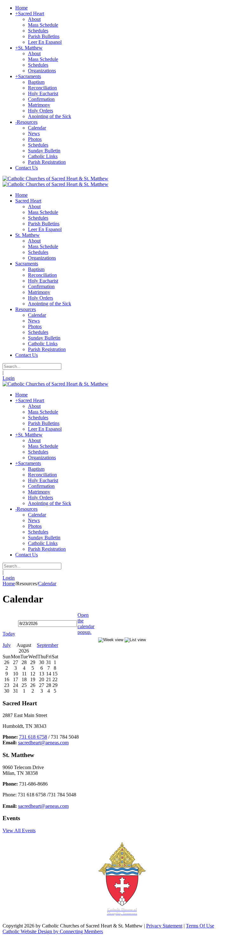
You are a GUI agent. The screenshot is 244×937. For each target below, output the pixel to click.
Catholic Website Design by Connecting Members (53, 931)
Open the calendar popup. (86, 623)
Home (9, 583)
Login (9, 378)
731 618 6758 (33, 737)
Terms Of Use (200, 925)
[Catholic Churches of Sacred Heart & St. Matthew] (55, 178)
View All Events (19, 830)
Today (9, 633)
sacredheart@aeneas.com (43, 742)
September (47, 645)
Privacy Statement (164, 925)
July (7, 645)
